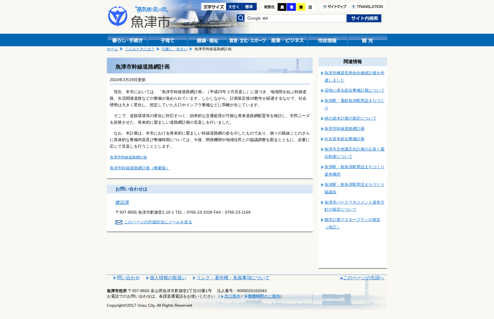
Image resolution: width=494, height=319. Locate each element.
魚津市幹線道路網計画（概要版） (140, 168)
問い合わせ (128, 277)
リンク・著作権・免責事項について (233, 277)
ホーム (112, 49)
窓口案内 (232, 296)
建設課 (122, 202)
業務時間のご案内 (264, 296)
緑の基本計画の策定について (350, 118)
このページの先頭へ (363, 277)
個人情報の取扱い (168, 277)
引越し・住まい (175, 49)
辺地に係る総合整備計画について (354, 90)
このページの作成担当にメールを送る (158, 222)
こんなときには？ (140, 49)
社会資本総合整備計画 (344, 139)
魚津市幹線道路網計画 (128, 157)
